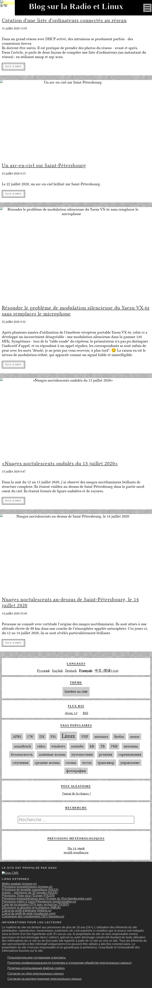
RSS (85, 713)
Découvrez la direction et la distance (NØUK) (31, 907)
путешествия (82, 754)
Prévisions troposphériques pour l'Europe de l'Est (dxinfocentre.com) (47, 898)
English (57, 671)
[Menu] (147, 7)
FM (53, 736)
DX (41, 736)
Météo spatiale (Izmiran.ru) (19, 883)
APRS (17, 736)
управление (130, 762)
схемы (71, 762)
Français (85, 670)
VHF (84, 736)
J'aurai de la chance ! (76, 793)
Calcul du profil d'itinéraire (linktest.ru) (26, 910)
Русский (43, 671)
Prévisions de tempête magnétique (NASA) (30, 889)
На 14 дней (76, 848)
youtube (77, 746)
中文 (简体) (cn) (106, 671)
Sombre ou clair (76, 692)
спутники (21, 762)
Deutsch (71, 671)
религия (105, 754)
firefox (119, 736)
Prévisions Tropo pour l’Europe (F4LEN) (28, 895)
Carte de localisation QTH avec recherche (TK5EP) (35, 904)
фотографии (76, 771)
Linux (68, 736)
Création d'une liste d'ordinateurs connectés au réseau (64, 20)
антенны (131, 746)
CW (30, 736)
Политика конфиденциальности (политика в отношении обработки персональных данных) (69, 962)
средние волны (47, 762)
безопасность (22, 754)
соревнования (129, 754)
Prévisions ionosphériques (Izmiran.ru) (27, 886)
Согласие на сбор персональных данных (35, 973)
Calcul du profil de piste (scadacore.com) (28, 913)
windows (58, 746)
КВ (92, 746)
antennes (101, 736)
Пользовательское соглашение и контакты (36, 957)
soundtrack (22, 746)
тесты (86, 762)
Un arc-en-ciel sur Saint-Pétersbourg (44, 165)
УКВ (114, 746)
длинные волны (52, 754)
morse (134, 736)
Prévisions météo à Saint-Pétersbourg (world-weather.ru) (39, 901)
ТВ (102, 746)
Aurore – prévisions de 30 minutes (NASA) (30, 892)
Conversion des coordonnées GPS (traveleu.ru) (33, 916)
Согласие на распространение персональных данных (44, 978)
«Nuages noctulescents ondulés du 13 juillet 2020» (60, 463)
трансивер (106, 762)
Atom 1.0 (71, 713)
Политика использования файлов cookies (36, 968)
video (41, 746)
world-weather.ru (76, 852)
